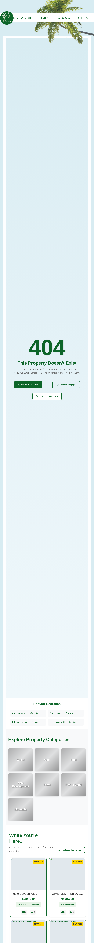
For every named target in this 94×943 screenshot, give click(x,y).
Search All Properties (29, 384)
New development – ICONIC (31, 893)
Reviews (45, 18)
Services (64, 18)
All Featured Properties (70, 850)
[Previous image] (14, 874)
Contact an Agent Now (49, 396)
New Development (19, 18)
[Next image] (43, 874)
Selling (83, 18)
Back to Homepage (67, 384)
